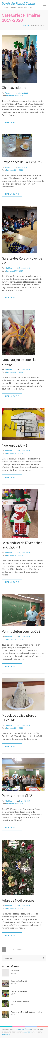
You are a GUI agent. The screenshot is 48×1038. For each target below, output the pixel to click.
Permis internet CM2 (17, 796)
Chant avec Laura (14, 88)
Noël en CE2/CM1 (14, 445)
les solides (15, 970)
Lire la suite (12, 122)
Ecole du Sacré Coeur (18, 3)
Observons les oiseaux (20, 1001)
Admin (7, 93)
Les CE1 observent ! (19, 991)
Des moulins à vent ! (19, 981)
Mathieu (8, 268)
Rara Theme (28, 1032)
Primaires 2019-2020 (14, 96)
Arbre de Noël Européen (19, 900)
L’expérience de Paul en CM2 (22, 162)
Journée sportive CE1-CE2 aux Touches (26, 1012)
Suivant (20, 949)
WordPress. (6, 1035)
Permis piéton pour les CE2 (21, 631)
